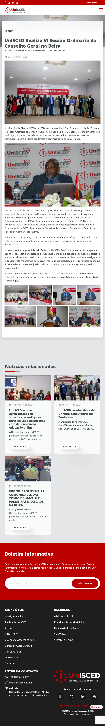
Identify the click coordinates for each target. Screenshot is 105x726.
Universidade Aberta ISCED (80, 711)
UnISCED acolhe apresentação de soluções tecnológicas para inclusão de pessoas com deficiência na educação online (27, 419)
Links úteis (91, 2)
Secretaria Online (63, 639)
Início (7, 51)
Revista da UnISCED (16, 622)
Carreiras (10, 663)
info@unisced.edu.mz (20, 682)
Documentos (12, 657)
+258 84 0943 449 (19, 677)
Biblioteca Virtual (63, 616)
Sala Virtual (60, 634)
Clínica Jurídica (13, 651)
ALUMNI (9, 628)
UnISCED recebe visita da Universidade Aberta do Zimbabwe (76, 414)
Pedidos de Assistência (66, 628)
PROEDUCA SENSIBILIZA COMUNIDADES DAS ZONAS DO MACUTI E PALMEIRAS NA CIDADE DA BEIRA (27, 498)
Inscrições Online (14, 616)
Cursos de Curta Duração (18, 645)
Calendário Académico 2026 (20, 639)
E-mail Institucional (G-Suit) (69, 622)
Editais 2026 (11, 634)
